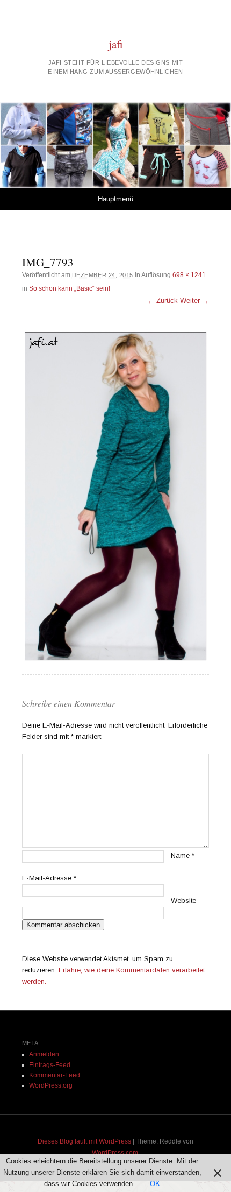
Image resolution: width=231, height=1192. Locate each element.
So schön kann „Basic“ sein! (69, 288)
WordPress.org (51, 1085)
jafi (116, 44)
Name (182, 855)
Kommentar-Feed (54, 1075)
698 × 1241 (189, 275)
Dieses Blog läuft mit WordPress (84, 1141)
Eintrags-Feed (49, 1065)
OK (155, 1184)
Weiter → (194, 301)
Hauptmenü (115, 199)
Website (183, 901)
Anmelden (44, 1054)
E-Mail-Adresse (49, 878)
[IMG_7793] (116, 496)
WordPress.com (115, 1152)
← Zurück (162, 301)
